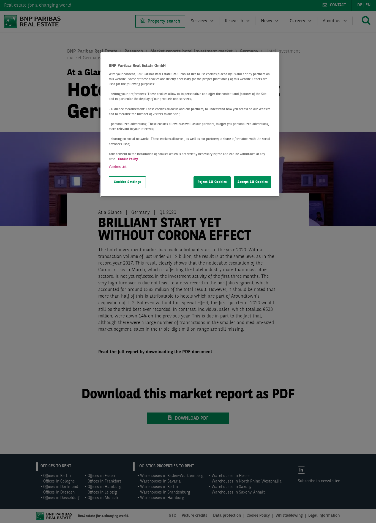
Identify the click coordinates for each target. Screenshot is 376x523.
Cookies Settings (127, 182)
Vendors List (117, 167)
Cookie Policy (128, 159)
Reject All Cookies (212, 182)
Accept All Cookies (253, 182)
